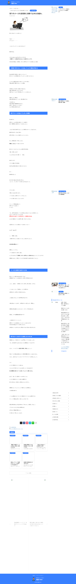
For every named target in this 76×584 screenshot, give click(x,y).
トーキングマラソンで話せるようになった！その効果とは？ (63, 10)
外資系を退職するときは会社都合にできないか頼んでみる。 (28, 446)
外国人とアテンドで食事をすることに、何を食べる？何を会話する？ (15, 463)
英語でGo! (14, 3)
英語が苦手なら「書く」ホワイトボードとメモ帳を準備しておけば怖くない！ (63, 286)
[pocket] (27, 423)
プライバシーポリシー (39, 575)
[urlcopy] (36, 423)
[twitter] (21, 423)
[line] (33, 423)
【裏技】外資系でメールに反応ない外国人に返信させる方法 (15, 446)
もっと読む (29, 473)
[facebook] (24, 423)
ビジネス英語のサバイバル (15, 428)
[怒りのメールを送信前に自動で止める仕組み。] (30, 423)
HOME (34, 575)
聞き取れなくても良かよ (40, 577)
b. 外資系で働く (13, 427)
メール (21, 428)
